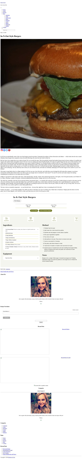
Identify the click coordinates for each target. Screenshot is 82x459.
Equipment (30, 220)
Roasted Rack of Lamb (7, 450)
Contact (4, 27)
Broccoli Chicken (6, 449)
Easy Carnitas (6, 453)
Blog (4, 13)
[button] (37, 229)
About (4, 11)
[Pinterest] (9, 150)
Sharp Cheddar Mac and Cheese (7, 271)
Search (41, 322)
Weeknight (8, 24)
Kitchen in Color (11, 457)
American (8, 15)
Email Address (6, 311)
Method (54, 220)
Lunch (7, 22)
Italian (7, 19)
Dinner (7, 23)
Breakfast (7, 20)
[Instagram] (2, 150)
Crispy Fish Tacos (6, 451)
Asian (7, 16)
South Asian (8, 17)
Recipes (4, 12)
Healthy (7, 26)
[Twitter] (7, 150)
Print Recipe (17, 200)
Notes (76, 220)
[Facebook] (4, 150)
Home (4, 9)
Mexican (5, 432)
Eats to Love (3, 2)
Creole (4, 429)
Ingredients (6, 220)
